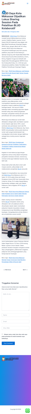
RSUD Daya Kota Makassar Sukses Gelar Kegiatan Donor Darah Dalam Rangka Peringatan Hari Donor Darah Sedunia (15, 193)
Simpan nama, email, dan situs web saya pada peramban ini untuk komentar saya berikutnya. (14, 336)
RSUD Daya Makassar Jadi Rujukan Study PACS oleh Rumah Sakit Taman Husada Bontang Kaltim (15, 73)
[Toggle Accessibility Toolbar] (4, 12)
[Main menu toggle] (27, 3)
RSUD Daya (13, 36)
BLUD (21, 105)
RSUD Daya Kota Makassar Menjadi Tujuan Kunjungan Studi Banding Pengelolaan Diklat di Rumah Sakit (13, 260)
